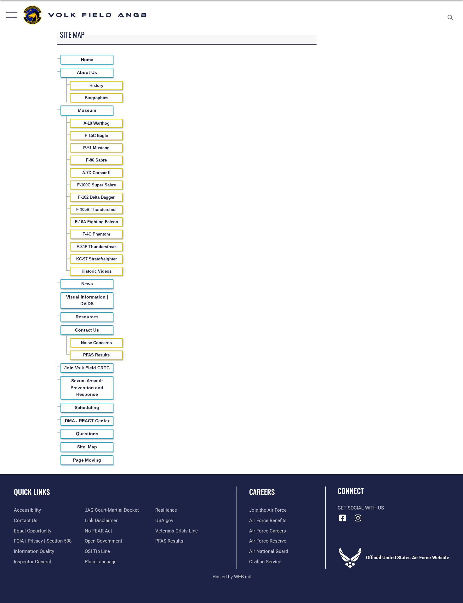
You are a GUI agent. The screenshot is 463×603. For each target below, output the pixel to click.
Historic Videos (96, 271)
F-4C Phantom (96, 234)
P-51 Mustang (96, 147)
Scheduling (87, 407)
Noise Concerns (96, 342)
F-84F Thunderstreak (97, 246)
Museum (87, 110)
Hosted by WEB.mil (232, 576)
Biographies (96, 97)
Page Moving (87, 460)
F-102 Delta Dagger (96, 197)
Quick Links (32, 491)
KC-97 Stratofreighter (96, 259)
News (87, 283)
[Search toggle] (451, 15)
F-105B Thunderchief (96, 209)
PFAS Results (96, 355)
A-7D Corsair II (96, 172)
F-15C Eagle (96, 135)
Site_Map (87, 446)
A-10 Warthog (96, 123)
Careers (262, 491)
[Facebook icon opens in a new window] (342, 518)
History (96, 85)
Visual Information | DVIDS (87, 300)
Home (87, 59)
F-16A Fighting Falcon (96, 221)
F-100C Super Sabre (96, 185)
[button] (10, 15)
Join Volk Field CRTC (87, 367)
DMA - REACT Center (87, 420)
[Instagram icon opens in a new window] (358, 518)
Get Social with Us (361, 508)
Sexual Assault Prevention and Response (87, 387)
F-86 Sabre (96, 160)
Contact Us (87, 330)
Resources (87, 316)
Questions (87, 433)
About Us (87, 72)
